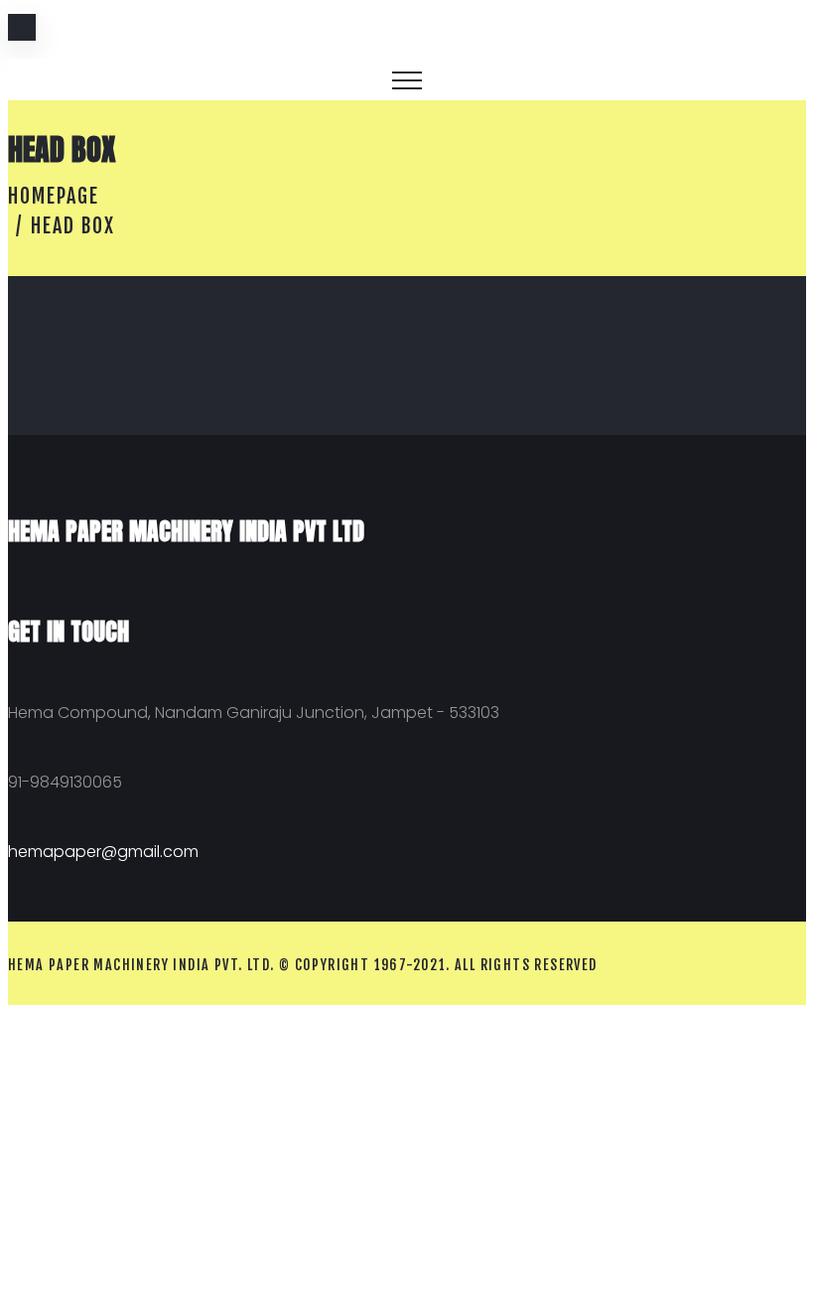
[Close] (22, 27)
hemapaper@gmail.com (103, 851)
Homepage (53, 196)
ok (776, 38)
